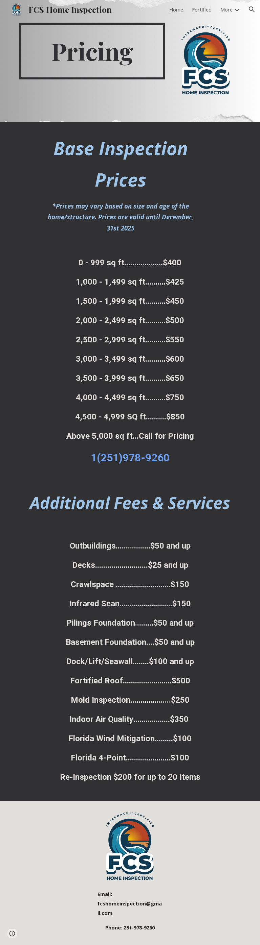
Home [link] (176, 9)
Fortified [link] (202, 9)
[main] (92, 51)
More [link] (226, 9)
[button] (252, 9)
